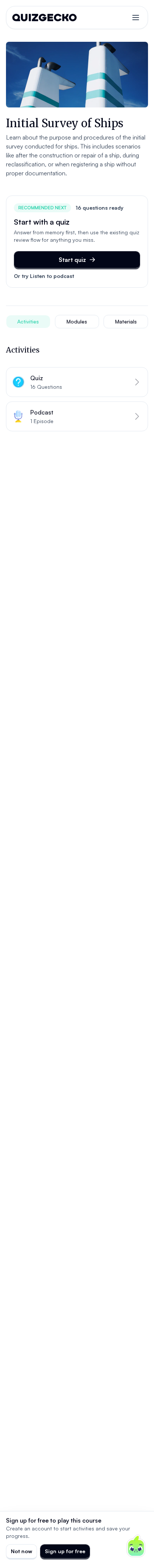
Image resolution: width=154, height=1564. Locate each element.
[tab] (28, 321)
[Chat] (136, 1546)
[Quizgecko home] (44, 17)
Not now (21, 1551)
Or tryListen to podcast (44, 276)
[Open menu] (135, 17)
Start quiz (72, 259)
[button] (77, 382)
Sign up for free (65, 1551)
